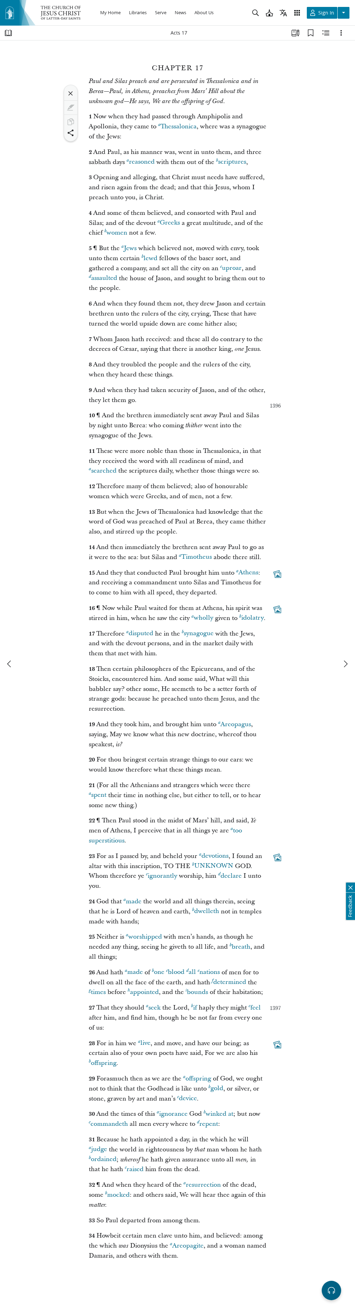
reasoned (142, 162)
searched (103, 470)
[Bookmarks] (311, 32)
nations (209, 972)
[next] (345, 664)
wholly (203, 618)
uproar (232, 268)
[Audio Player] (331, 1290)
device (188, 1098)
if (195, 1007)
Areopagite (188, 1245)
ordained (103, 1159)
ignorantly (162, 876)
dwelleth (206, 911)
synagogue (199, 633)
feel (255, 1007)
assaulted (104, 278)
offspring (103, 1063)
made (133, 901)
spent (98, 795)
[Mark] (70, 107)
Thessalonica (179, 126)
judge (99, 1149)
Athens (248, 572)
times (98, 992)
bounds (197, 992)
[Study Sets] (295, 32)
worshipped (145, 936)
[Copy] (70, 121)
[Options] (341, 32)
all (192, 972)
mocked (118, 1194)
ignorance (173, 1114)
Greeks (170, 223)
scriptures (232, 162)
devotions (214, 856)
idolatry (252, 618)
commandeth (109, 1124)
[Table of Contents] (8, 32)
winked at (219, 1114)
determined (229, 982)
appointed (144, 992)
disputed (141, 633)
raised (135, 1169)
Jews (130, 248)
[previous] (10, 664)
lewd (150, 258)
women (116, 232)
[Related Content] (326, 32)
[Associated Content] (277, 574)
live (145, 1043)
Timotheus (196, 557)
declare (231, 876)
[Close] (70, 93)
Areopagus (235, 724)
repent (208, 1124)
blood (176, 972)
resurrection (203, 1184)
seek (154, 1007)
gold (216, 1088)
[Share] (70, 132)
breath (241, 946)
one (159, 972)
